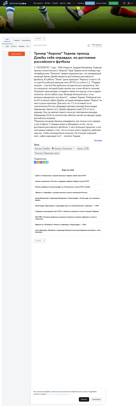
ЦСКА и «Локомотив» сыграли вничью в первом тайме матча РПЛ (60, 176)
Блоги (36, 45)
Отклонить (96, 399)
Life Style (71, 3)
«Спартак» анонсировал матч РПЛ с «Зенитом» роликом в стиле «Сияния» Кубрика (67, 211)
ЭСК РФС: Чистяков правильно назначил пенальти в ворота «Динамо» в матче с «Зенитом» (66, 218)
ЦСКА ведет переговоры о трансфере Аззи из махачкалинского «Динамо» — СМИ (67, 206)
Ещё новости (16, 54)
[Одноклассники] (38, 162)
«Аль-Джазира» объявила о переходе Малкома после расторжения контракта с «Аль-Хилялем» (68, 231)
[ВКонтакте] (35, 162)
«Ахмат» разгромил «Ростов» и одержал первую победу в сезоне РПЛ (62, 181)
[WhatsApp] (44, 162)
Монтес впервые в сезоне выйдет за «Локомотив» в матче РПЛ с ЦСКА (62, 187)
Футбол (47, 3)
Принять (84, 399)
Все (7, 46)
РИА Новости (97, 45)
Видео (88, 3)
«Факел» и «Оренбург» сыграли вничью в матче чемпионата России (61, 193)
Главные (17, 40)
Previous (3, 46)
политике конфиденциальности (58, 394)
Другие (63, 3)
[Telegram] (47, 162)
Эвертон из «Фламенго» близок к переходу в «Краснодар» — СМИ (60, 225)
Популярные (26, 40)
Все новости (38, 3)
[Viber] (41, 162)
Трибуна (81, 3)
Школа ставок (101, 3)
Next (29, 46)
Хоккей (55, 3)
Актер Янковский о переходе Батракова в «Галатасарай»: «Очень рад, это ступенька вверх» (67, 199)
